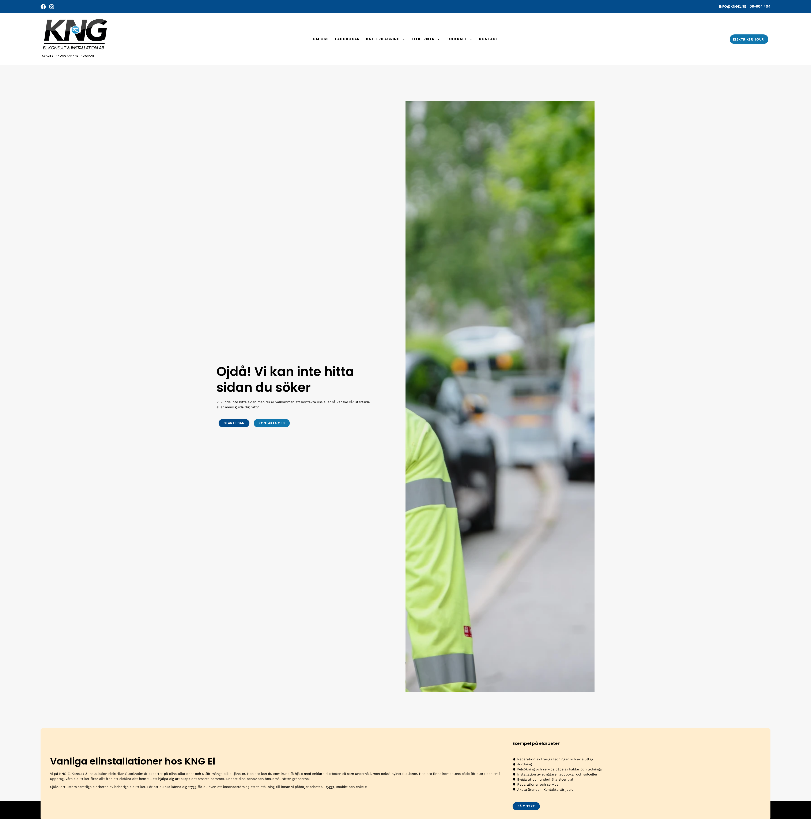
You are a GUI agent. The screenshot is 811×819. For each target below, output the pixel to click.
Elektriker (423, 39)
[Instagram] (51, 6)
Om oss (321, 39)
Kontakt (488, 39)
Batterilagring (383, 39)
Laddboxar (347, 39)
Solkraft (456, 39)
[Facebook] (43, 6)
